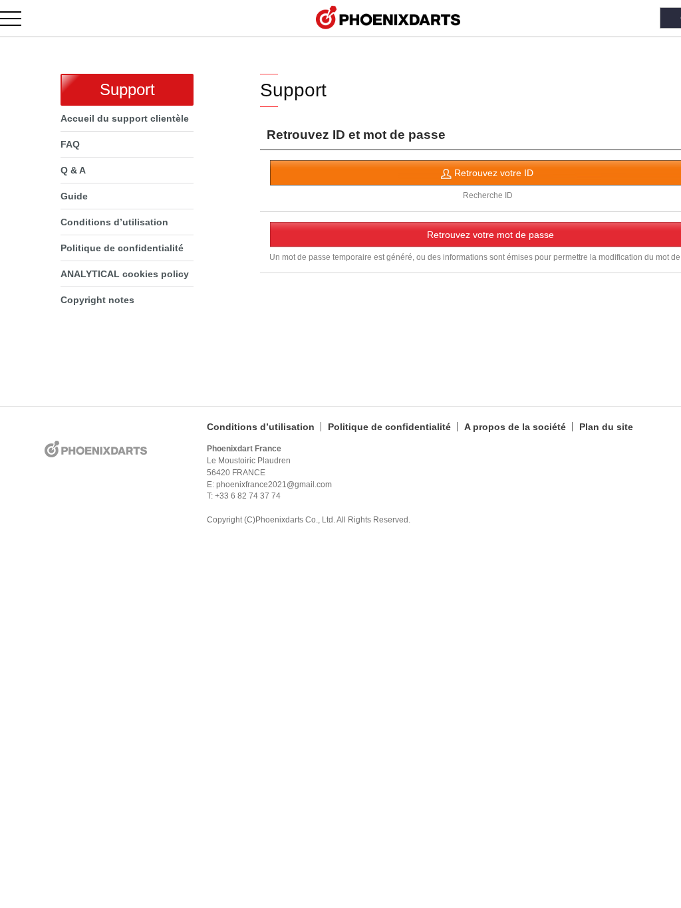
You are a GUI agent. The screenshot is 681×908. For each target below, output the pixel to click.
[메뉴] (18, 18)
